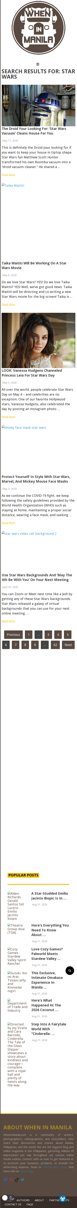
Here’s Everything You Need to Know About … (50, 930)
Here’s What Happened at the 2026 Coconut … (46, 1005)
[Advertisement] (38, 823)
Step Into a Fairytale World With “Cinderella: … (48, 1029)
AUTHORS (23, 1200)
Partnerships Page (55, 1167)
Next (68, 645)
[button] (8, 1198)
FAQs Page (26, 1171)
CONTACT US (13, 1204)
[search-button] (70, 970)
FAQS (30, 1204)
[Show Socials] (62, 1198)
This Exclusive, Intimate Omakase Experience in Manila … (47, 980)
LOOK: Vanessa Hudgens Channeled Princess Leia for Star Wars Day (32, 373)
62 (55, 645)
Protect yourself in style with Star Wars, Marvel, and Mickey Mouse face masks (36, 479)
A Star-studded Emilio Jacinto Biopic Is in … (49, 896)
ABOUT (39, 1200)
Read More (8, 174)
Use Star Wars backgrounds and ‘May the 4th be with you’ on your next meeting (37, 577)
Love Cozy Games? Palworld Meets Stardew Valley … (47, 954)
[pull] (38, 64)
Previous (13, 634)
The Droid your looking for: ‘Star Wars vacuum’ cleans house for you (34, 131)
